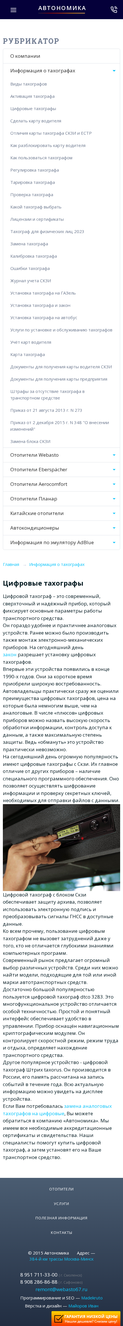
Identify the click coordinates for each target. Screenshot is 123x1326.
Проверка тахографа (31, 194)
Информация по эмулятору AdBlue (52, 542)
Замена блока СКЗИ (30, 441)
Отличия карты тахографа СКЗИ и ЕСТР (51, 133)
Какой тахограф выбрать (35, 207)
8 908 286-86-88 (51, 1282)
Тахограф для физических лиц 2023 (47, 231)
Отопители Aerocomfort (38, 484)
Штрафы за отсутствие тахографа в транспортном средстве (47, 394)
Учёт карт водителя (30, 342)
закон (10, 654)
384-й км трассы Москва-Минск (61, 1259)
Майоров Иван (83, 1306)
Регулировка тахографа (34, 170)
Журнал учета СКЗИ (30, 280)
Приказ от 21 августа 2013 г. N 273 (46, 410)
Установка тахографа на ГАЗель (43, 293)
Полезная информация (61, 1217)
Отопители (61, 1189)
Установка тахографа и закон (40, 305)
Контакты (61, 1232)
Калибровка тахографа (33, 256)
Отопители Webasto (34, 455)
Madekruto (92, 1298)
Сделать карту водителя (35, 121)
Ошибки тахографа (30, 268)
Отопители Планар (33, 498)
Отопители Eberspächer (38, 469)
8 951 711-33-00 (51, 1274)
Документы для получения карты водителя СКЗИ (61, 366)
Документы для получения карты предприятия (58, 379)
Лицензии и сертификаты (37, 219)
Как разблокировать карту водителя (48, 145)
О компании (25, 56)
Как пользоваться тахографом (41, 157)
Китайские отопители (37, 513)
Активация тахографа (32, 96)
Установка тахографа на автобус (43, 317)
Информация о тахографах (42, 70)
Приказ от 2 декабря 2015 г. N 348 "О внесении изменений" (59, 426)
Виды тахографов (28, 84)
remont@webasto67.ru (61, 1289)
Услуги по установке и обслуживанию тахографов (61, 330)
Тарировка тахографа (32, 182)
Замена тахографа (29, 243)
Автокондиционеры (34, 527)
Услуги (61, 1203)
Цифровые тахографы (33, 108)
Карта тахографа (27, 354)
